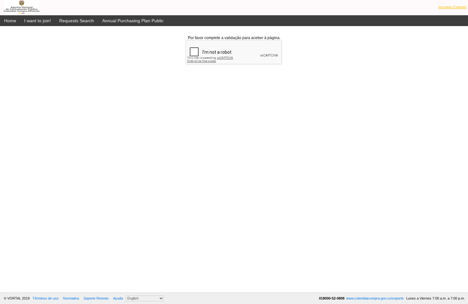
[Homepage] (21, 7)
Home (10, 20)
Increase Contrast (452, 7)
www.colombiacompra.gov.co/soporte (375, 298)
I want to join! (37, 20)
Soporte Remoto (96, 298)
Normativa (71, 298)
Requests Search (76, 20)
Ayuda (118, 298)
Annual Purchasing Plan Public (133, 20)
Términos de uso (45, 298)
